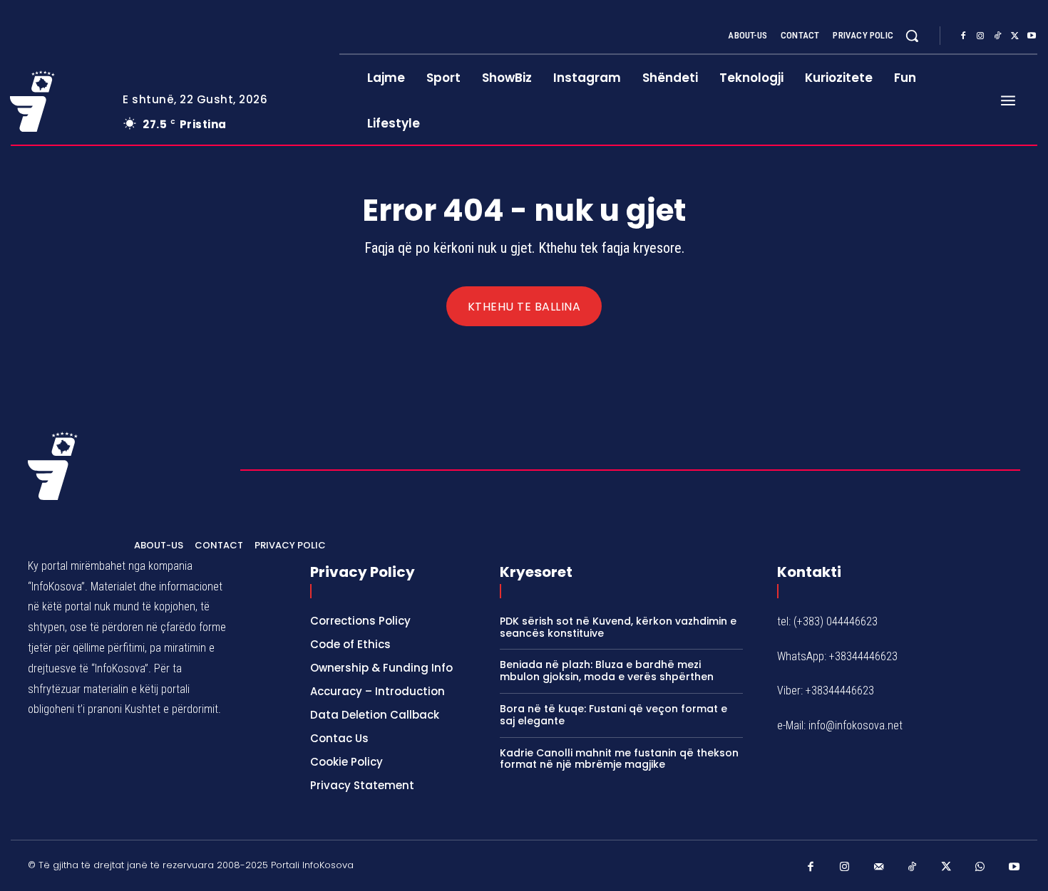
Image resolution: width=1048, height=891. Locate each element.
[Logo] (55, 101)
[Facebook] (963, 36)
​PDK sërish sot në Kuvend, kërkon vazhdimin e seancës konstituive (618, 627)
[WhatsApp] (980, 867)
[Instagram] (980, 36)
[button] (912, 36)
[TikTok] (997, 36)
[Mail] (879, 867)
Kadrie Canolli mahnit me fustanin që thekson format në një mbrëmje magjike (619, 759)
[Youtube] (1031, 36)
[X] (1014, 36)
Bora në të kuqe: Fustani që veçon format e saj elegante (613, 715)
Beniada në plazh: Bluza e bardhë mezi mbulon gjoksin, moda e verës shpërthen (607, 670)
